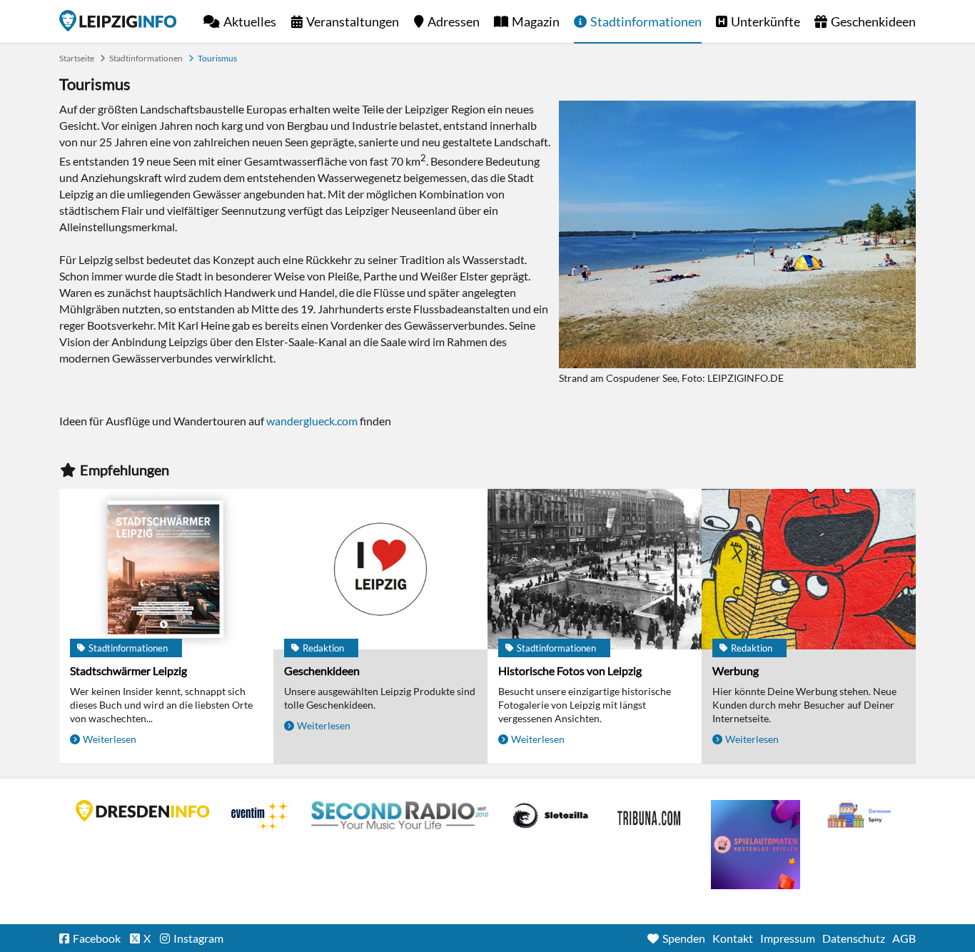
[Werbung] (809, 569)
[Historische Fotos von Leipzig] (594, 569)
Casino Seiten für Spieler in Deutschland (550, 815)
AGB (904, 938)
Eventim (260, 815)
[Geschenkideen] (380, 569)
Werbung (735, 670)
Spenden (683, 938)
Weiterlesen (109, 739)
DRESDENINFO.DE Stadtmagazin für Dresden (143, 810)
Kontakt (732, 938)
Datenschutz (853, 938)
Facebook (97, 938)
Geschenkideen (873, 21)
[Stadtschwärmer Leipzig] (166, 569)
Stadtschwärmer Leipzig (128, 670)
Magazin (536, 21)
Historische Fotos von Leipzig (570, 670)
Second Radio (400, 815)
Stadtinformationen (646, 21)
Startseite (117, 20)
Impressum (787, 938)
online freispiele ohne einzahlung (755, 844)
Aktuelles (249, 21)
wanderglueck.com (312, 420)
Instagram (198, 938)
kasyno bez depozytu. (861, 815)
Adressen (454, 21)
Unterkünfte (765, 21)
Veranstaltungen (352, 21)
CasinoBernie (650, 815)
